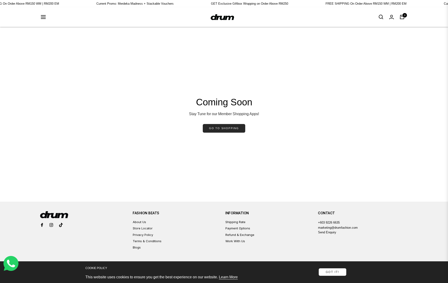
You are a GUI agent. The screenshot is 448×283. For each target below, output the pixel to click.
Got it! (332, 272)
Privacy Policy (143, 235)
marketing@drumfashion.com (338, 227)
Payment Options (237, 228)
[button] (381, 17)
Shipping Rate (235, 222)
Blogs (137, 247)
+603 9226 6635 (329, 222)
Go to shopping (224, 128)
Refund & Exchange (239, 235)
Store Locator (143, 228)
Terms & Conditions (147, 241)
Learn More (228, 277)
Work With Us (235, 241)
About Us (139, 222)
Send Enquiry (327, 232)
